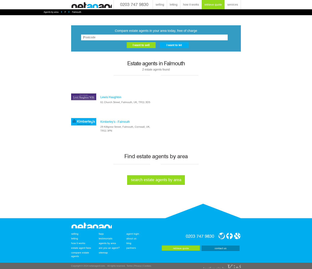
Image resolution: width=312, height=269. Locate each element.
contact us (220, 248)
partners (131, 247)
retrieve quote (213, 4)
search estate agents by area (156, 180)
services (232, 4)
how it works (191, 4)
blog (128, 243)
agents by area (107, 243)
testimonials (105, 238)
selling (160, 4)
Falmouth (76, 12)
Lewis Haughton (110, 97)
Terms (130, 266)
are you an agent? (109, 247)
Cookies (147, 266)
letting (173, 4)
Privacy (137, 266)
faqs (101, 233)
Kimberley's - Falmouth (115, 121)
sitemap (103, 252)
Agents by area (51, 12)
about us (131, 238)
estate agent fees (81, 247)
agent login (132, 233)
